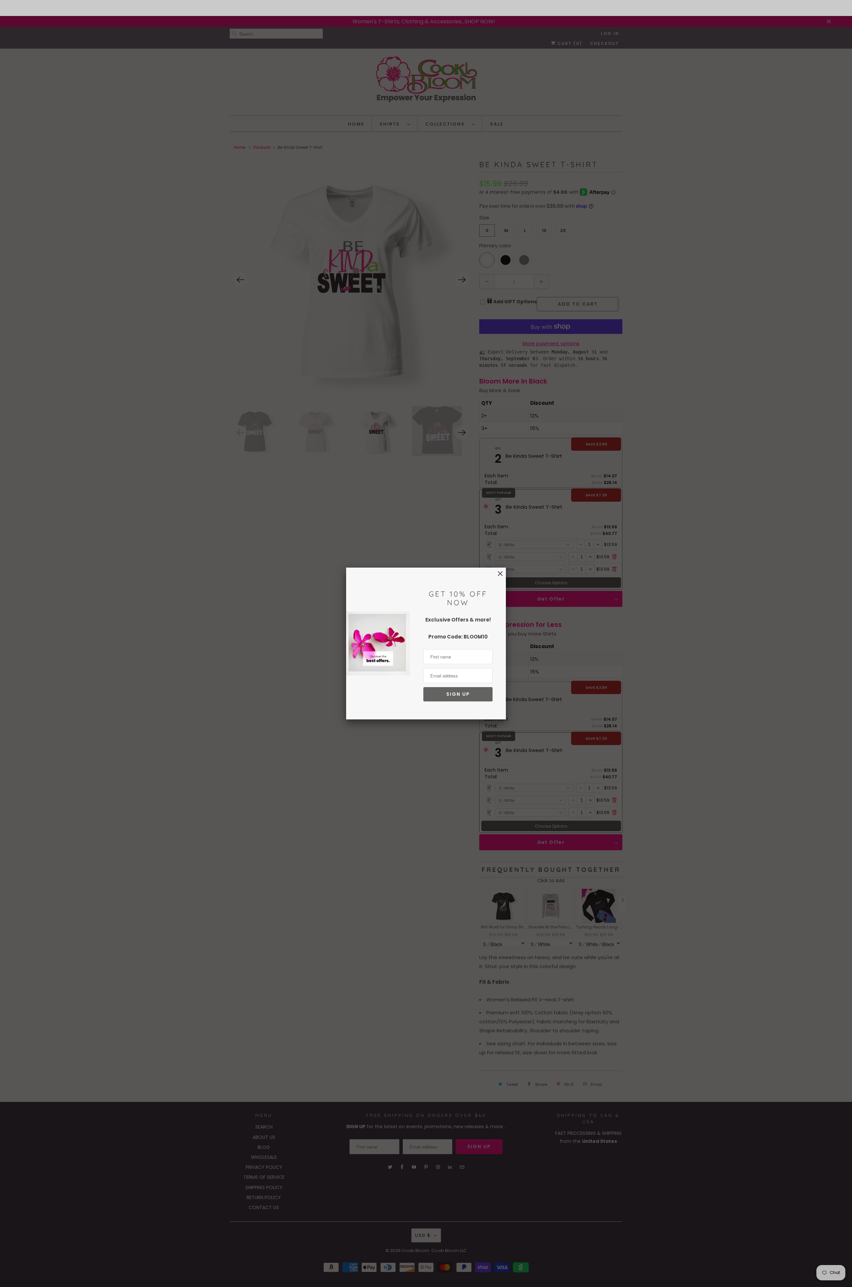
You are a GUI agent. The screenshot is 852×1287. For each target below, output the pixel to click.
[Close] (500, 573)
